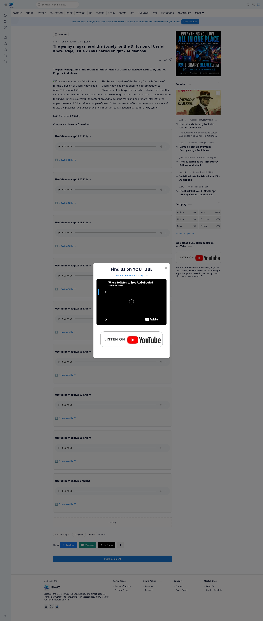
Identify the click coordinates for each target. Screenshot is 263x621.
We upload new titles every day (131, 275)
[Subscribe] (131, 340)
